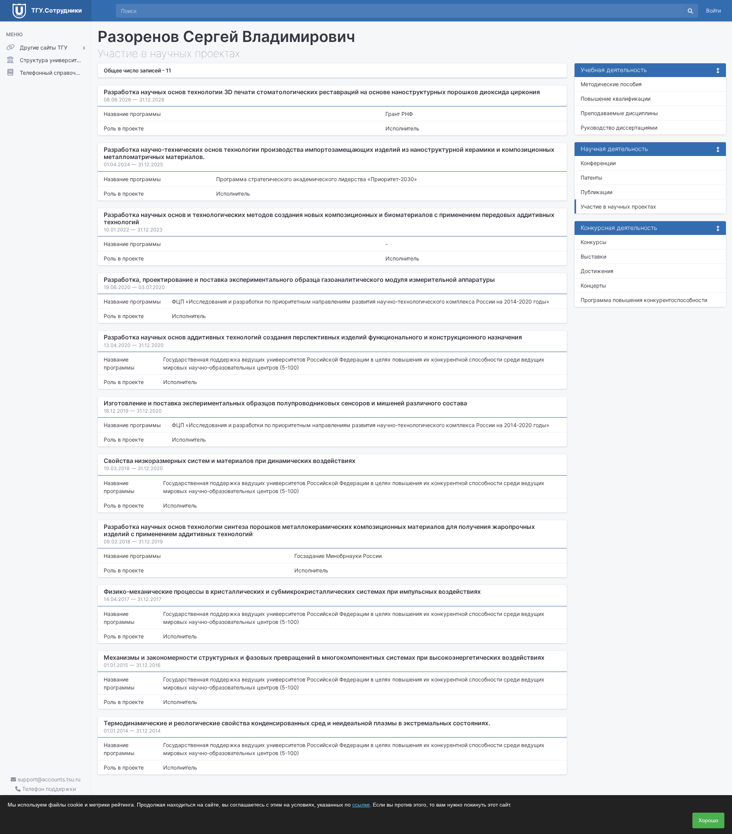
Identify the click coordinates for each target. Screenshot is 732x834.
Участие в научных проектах (618, 206)
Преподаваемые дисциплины (619, 113)
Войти (713, 10)
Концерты (593, 285)
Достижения (597, 271)
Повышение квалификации (615, 98)
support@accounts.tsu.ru (48, 779)
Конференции (598, 163)
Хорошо (708, 820)
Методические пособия (611, 84)
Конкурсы (594, 242)
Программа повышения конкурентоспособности (644, 300)
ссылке (361, 805)
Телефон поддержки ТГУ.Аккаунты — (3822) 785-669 (45, 793)
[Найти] (690, 10)
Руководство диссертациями (619, 127)
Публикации (596, 192)
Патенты (591, 177)
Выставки (593, 256)
